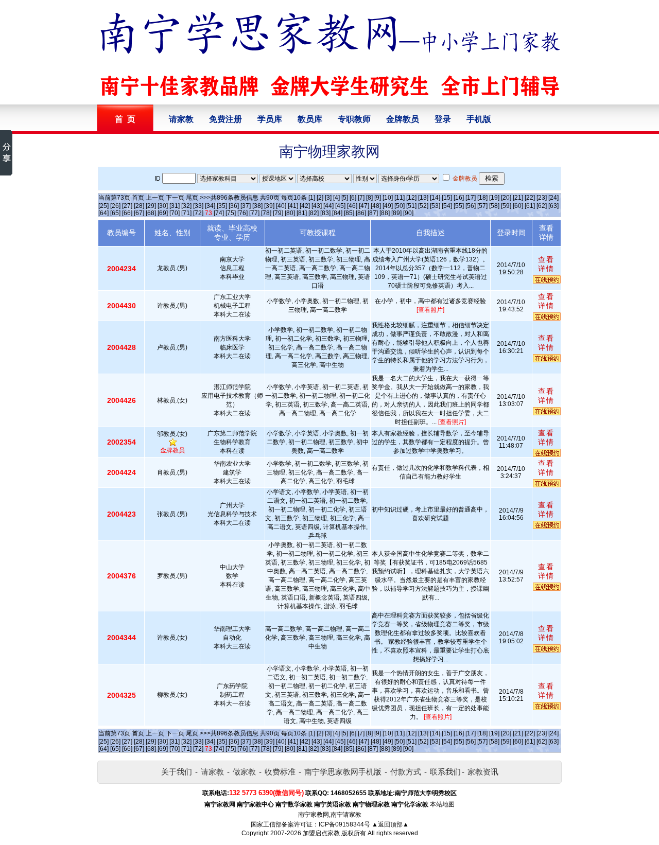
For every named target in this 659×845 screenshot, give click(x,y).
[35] (222, 205)
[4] (336, 197)
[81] (302, 213)
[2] (320, 197)
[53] (435, 205)
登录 (443, 119)
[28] (139, 205)
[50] (399, 205)
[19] (494, 197)
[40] (281, 205)
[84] (337, 213)
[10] (388, 197)
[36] (234, 205)
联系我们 (445, 771)
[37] (245, 205)
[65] (115, 213)
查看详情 (546, 264)
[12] (411, 197)
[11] (399, 197)
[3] (328, 197)
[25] (103, 205)
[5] (344, 197)
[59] (506, 205)
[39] (269, 205)
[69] (163, 213)
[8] (369, 197)
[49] (388, 205)
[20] (506, 197)
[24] (553, 197)
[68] (151, 213)
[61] (530, 205)
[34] (210, 205)
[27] (127, 205)
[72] (198, 213)
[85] (349, 213)
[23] (541, 197)
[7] (361, 197)
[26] (115, 205)
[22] (530, 197)
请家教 (181, 119)
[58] (494, 205)
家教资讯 (482, 771)
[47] (364, 205)
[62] (541, 205)
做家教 (244, 771)
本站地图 (442, 804)
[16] (459, 197)
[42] (305, 205)
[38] (257, 205)
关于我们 (176, 771)
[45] (340, 205)
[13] (423, 197)
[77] (254, 213)
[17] (470, 197)
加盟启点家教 (321, 833)
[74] (219, 213)
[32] (186, 205)
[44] (328, 205)
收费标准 (280, 771)
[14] (435, 197)
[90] (408, 213)
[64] (103, 213)
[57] (482, 205)
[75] (231, 213)
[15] (447, 197)
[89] (396, 213)
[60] (518, 205)
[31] (174, 205)
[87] (373, 213)
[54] (447, 205)
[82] (313, 213)
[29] (151, 205)
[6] (353, 197)
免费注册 (225, 119)
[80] (290, 213)
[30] (163, 205)
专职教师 (354, 119)
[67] (139, 213)
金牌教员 (402, 119)
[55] (459, 205)
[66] (127, 213)
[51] (411, 205)
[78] (266, 213)
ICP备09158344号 (344, 824)
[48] (376, 205)
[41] (293, 205)
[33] (198, 205)
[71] (186, 213)
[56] (470, 205)
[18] (482, 197)
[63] (553, 205)
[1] (311, 197)
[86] (361, 213)
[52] (423, 205)
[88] (384, 213)
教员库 (310, 119)
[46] (352, 205)
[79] (278, 213)
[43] (316, 205)
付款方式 (405, 771)
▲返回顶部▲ (390, 824)
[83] (325, 213)
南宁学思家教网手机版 (342, 771)
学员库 (269, 119)
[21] (518, 197)
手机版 (478, 119)
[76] (242, 213)
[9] (377, 197)
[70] (174, 213)
